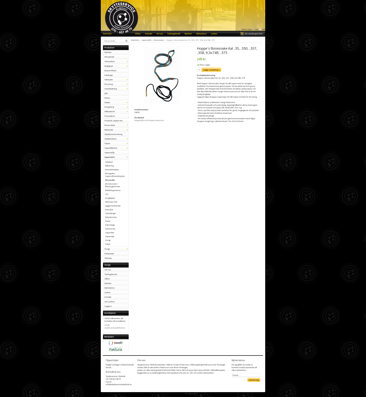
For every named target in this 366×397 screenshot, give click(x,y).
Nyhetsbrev (201, 33)
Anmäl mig (254, 380)
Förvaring (109, 84)
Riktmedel (109, 129)
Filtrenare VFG (111, 202)
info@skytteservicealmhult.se (115, 326)
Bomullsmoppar (112, 169)
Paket (107, 244)
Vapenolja (109, 236)
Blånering (109, 165)
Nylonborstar (111, 217)
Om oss (159, 33)
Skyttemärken (111, 138)
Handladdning (111, 88)
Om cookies (110, 301)
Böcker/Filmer (110, 70)
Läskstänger (110, 213)
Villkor (138, 33)
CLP (106, 194)
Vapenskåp (110, 152)
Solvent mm (110, 228)
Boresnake (110, 180)
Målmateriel (110, 111)
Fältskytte (109, 79)
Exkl (263, 29)
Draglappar (110, 198)
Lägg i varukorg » (211, 69)
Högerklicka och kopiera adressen (149, 120)
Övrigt (107, 240)
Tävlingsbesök (173, 33)
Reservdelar (110, 125)
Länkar (214, 33)
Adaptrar (109, 162)
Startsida (107, 33)
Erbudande (109, 57)
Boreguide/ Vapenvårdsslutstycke (115, 174)
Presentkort (110, 116)
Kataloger (109, 75)
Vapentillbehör (111, 148)
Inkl (256, 29)
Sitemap (108, 258)
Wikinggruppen (191, 393)
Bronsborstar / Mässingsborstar (112, 185)
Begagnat (109, 66)
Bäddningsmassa (112, 190)
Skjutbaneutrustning (113, 134)
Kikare (107, 98)
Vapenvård (110, 157)
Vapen (107, 143)
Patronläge (110, 225)
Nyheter (188, 33)
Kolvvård (109, 209)
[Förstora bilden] (162, 75)
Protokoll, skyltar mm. (114, 120)
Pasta (107, 221)
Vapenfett (109, 232)
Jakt (106, 93)
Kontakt (148, 33)
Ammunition (110, 61)
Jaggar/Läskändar (113, 205)
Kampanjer (109, 253)
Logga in (108, 306)
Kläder (107, 102)
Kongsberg (109, 107)
